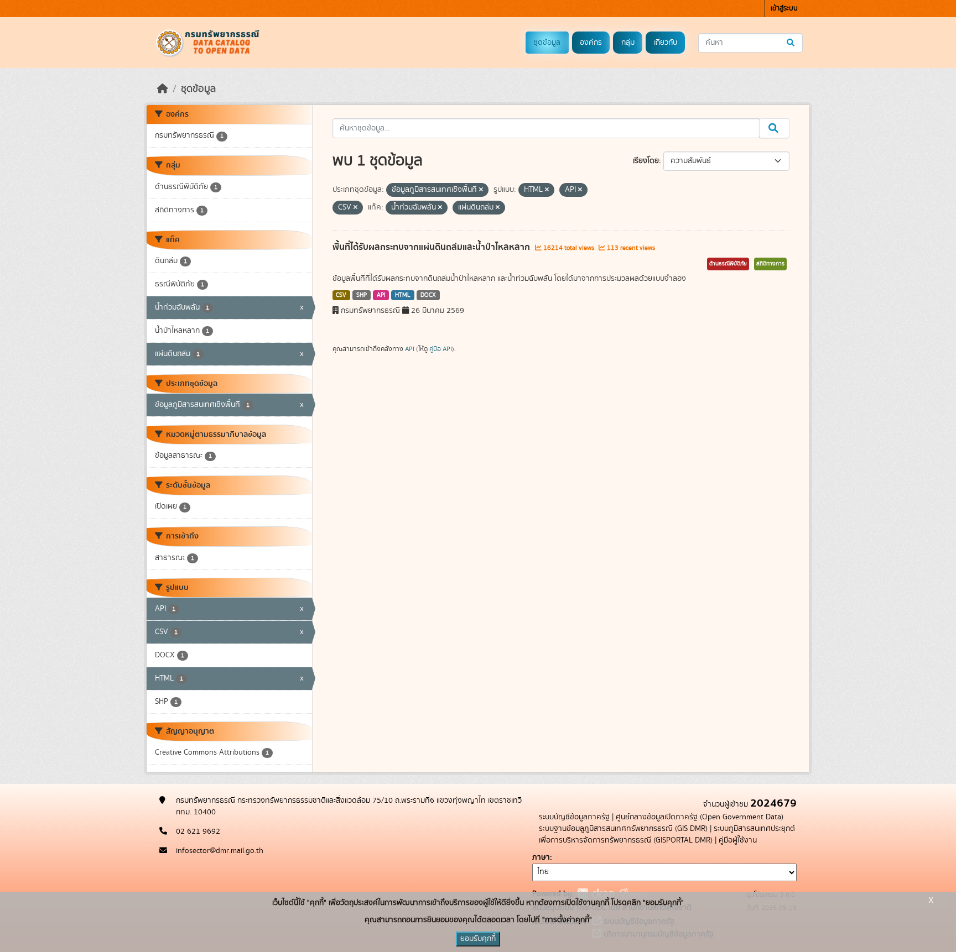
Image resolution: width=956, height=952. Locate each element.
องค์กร (591, 42)
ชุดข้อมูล (546, 42)
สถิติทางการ (770, 264)
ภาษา (541, 857)
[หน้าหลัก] (162, 89)
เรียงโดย (646, 160)
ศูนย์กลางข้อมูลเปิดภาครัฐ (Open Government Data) (699, 817)
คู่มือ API (440, 349)
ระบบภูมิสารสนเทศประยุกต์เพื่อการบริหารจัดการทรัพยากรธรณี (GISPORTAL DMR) (667, 834)
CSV (341, 295)
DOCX (428, 295)
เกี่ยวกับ (665, 42)
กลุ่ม (628, 42)
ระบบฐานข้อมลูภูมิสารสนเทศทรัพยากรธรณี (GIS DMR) (623, 828)
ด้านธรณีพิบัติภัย (728, 264)
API (381, 295)
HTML (403, 295)
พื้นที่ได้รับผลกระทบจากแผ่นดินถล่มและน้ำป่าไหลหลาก (432, 247)
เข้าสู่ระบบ (784, 8)
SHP (361, 295)
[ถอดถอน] (481, 190)
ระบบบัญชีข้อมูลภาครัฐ (574, 817)
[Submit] (791, 43)
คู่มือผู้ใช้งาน (738, 840)
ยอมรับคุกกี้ (478, 938)
